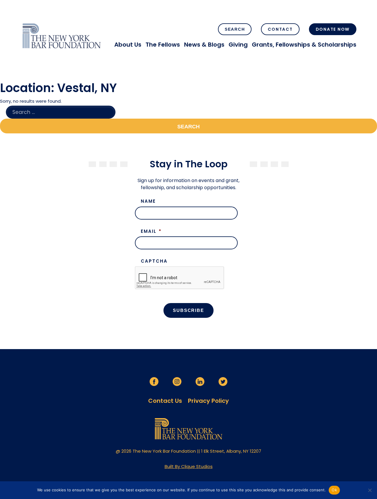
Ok (334, 489)
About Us (127, 44)
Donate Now (333, 29)
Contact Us (165, 401)
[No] (370, 490)
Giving (238, 44)
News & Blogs (204, 44)
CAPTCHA (154, 261)
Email (151, 231)
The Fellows (162, 44)
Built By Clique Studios (189, 466)
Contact (280, 29)
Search (235, 29)
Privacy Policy (208, 401)
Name (148, 201)
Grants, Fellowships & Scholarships (304, 44)
